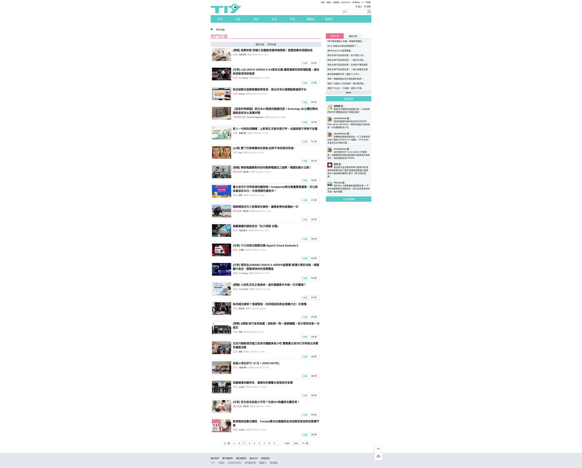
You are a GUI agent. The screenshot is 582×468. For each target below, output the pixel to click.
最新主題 (260, 44)
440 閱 (314, 336)
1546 (295, 443)
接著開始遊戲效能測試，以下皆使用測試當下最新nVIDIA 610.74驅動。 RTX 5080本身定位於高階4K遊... (348, 139)
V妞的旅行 (243, 230)
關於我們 (215, 458)
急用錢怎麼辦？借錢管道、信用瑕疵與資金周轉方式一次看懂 (269, 304)
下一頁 (305, 443)
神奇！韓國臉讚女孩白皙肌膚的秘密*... (345, 78)
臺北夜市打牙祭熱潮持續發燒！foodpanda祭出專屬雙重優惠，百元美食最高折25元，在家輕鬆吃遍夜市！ (275, 189)
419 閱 (314, 82)
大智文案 (242, 54)
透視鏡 (368, 2)
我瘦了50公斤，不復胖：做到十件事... (345, 88)
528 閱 (314, 278)
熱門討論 (220, 29)
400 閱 (314, 102)
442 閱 (314, 219)
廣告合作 (253, 458)
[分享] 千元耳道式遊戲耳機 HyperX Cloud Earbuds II (265, 245)
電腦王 (328, 2)
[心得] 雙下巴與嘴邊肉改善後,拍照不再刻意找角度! (263, 148)
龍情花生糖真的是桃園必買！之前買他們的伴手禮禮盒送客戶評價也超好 (348, 110)
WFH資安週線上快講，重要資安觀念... (345, 41)
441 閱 (314, 141)
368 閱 (314, 434)
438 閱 (314, 316)
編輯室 (329, 19)
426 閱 (314, 356)
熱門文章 (335, 35)
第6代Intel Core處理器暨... (340, 50)
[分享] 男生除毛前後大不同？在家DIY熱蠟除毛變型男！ (266, 402)
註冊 (368, 6)
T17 (226, 8)
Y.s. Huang (243, 78)
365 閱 (314, 395)
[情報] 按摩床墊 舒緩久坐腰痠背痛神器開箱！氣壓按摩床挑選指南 (273, 50)
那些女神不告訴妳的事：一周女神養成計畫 (347, 69)
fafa (240, 152)
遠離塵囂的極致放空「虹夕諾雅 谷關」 (256, 226)
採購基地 (336, 2)
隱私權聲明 (241, 458)
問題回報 (265, 458)
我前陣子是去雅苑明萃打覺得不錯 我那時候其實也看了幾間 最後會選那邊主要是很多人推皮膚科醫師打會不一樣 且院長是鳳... (347, 172)
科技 (292, 19)
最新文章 (353, 36)
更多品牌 (237, 171)
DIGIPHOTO (346, 2)
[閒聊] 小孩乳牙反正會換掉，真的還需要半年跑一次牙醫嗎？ (269, 285)
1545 (287, 443)
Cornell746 (243, 289)
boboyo (242, 93)
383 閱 (314, 238)
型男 (256, 19)
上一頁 (227, 443)
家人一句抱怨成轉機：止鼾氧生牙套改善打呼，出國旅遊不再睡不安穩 (275, 129)
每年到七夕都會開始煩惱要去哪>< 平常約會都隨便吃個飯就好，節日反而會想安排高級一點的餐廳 (348, 188)
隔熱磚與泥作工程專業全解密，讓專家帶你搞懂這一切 (265, 207)
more (348, 92)
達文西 (246, 171)
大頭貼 (241, 249)
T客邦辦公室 (239, 116)
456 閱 (314, 180)
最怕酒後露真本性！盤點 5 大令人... (344, 73)
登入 (359, 6)
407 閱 (314, 160)
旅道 (240, 195)
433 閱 (314, 122)
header (378, 449)
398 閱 (314, 376)
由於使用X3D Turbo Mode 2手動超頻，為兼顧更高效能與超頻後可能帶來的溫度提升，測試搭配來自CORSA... (348, 154)
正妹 (238, 19)
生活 (274, 19)
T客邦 (323, 2)
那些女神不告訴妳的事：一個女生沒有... (346, 59)
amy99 (241, 387)
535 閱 (314, 414)
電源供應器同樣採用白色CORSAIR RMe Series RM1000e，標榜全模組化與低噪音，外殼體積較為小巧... (348, 124)
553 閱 (314, 258)
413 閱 (314, 200)
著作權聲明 (227, 458)
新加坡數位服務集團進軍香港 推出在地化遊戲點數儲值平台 (269, 89)
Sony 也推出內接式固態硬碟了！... (343, 45)
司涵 (240, 331)
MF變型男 (356, 2)
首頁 (219, 19)
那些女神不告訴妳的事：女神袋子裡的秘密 (347, 64)
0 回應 (304, 63)
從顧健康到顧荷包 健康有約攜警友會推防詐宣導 (263, 383)
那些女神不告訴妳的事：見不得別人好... (346, 55)
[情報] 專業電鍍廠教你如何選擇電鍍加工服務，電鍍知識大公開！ (272, 167)
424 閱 (314, 63)
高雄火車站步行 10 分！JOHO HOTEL (256, 363)
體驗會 (311, 19)
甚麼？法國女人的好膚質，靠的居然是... (346, 83)
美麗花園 (242, 133)
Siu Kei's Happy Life (255, 117)
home (378, 456)
